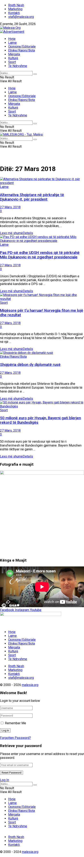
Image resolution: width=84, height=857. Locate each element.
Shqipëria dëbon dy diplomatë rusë (30, 364)
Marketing (15, 9)
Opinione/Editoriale (22, 46)
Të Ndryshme (17, 66)
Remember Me (15, 723)
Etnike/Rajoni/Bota (21, 50)
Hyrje (11, 39)
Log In (4, 780)
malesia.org (30, 685)
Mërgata (14, 54)
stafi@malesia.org (21, 17)
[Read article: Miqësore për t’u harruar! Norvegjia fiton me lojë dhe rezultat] (42, 297)
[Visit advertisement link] (12, 32)
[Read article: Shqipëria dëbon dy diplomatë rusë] (42, 353)
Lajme (12, 43)
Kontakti (14, 13)
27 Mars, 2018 (10, 207)
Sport (12, 62)
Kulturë (13, 58)
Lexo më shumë (16, 233)
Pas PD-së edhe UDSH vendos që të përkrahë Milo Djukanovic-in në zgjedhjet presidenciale (40, 254)
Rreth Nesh (16, 5)
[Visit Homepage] (10, 28)
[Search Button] (35, 74)
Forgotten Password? (15, 738)
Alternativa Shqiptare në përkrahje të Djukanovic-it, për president (32, 197)
